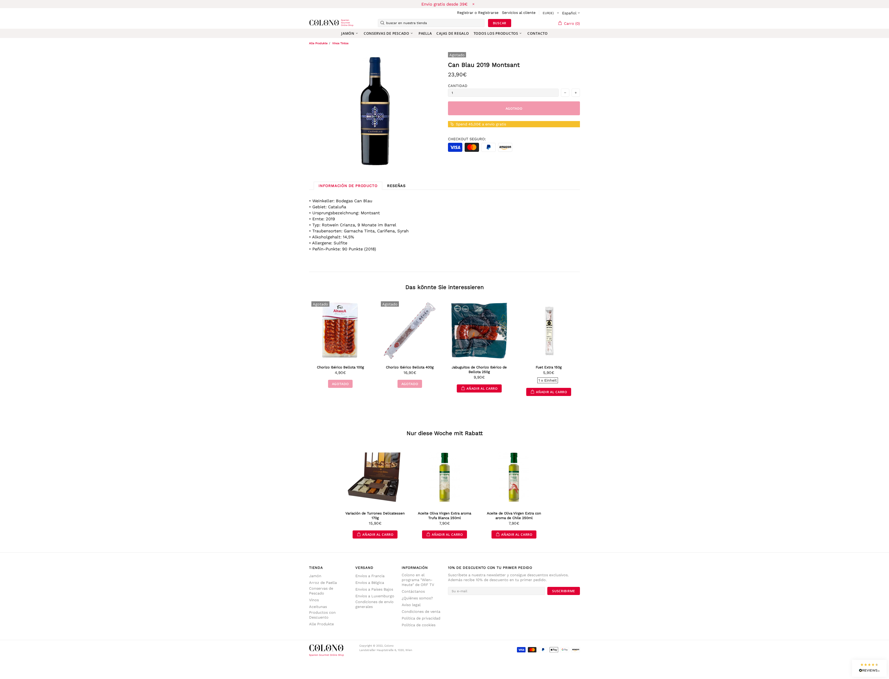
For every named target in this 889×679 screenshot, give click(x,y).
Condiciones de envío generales (374, 604)
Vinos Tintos (340, 43)
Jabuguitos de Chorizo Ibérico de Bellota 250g (479, 369)
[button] (869, 668)
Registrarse (488, 12)
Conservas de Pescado (321, 590)
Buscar (499, 23)
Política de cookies (418, 625)
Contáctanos (413, 591)
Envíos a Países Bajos (374, 589)
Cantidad (457, 86)
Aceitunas (318, 606)
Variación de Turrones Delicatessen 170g (375, 515)
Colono (316, 23)
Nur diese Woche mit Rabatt (445, 433)
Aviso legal (411, 605)
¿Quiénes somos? (417, 598)
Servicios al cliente (518, 12)
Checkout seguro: (467, 139)
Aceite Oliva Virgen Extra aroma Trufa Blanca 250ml (444, 515)
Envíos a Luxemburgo (374, 596)
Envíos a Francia (370, 576)
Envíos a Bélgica (369, 582)
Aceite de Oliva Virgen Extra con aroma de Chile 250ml (514, 515)
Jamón (315, 576)
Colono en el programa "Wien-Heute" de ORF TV (418, 580)
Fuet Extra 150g (549, 367)
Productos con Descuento (322, 615)
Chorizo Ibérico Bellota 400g (410, 367)
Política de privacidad (421, 618)
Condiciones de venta (421, 611)
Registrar (465, 12)
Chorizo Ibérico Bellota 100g (340, 367)
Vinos (314, 600)
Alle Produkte (318, 43)
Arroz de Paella (323, 582)
